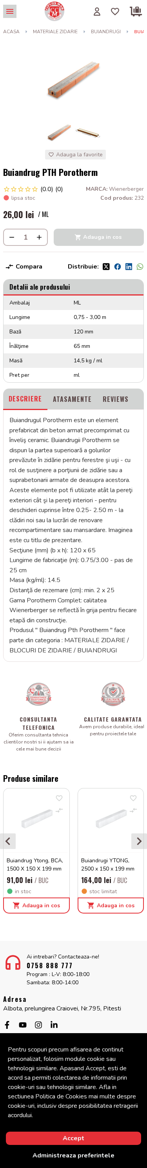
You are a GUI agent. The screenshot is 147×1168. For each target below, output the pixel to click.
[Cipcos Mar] (54, 11)
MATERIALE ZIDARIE (55, 32)
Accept (73, 1138)
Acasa (11, 32)
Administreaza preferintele (73, 1155)
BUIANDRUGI (106, 32)
